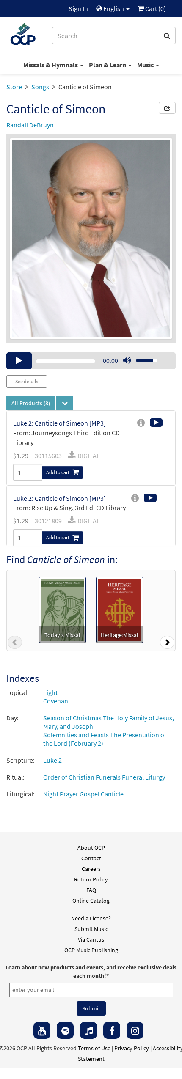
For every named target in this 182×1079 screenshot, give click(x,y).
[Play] (19, 360)
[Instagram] (135, 1030)
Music (146, 64)
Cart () (155, 8)
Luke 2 (52, 760)
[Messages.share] (167, 108)
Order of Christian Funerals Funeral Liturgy (104, 777)
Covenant (56, 701)
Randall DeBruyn (30, 125)
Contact (91, 858)
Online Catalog (91, 900)
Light (50, 692)
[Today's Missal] (62, 609)
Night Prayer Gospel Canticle (83, 794)
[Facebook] (111, 1030)
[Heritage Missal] (119, 609)
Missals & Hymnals (51, 64)
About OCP (91, 847)
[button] (15, 644)
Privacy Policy (131, 1048)
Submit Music (91, 929)
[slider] (142, 357)
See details (26, 381)
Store (14, 86)
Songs (40, 86)
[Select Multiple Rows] (64, 403)
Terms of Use (94, 1048)
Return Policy (91, 879)
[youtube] (41, 1030)
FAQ (91, 890)
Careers (91, 869)
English (113, 8)
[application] (91, 360)
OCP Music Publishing (91, 950)
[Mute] (126, 360)
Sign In (78, 8)
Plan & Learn (108, 64)
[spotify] (65, 1030)
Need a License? (91, 918)
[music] (88, 1030)
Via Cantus (91, 939)
